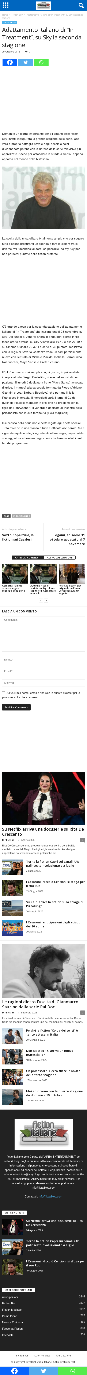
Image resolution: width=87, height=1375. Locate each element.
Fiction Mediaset (12, 1309)
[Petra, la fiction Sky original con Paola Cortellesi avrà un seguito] (72, 574)
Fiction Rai (8, 1303)
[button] (80, 5)
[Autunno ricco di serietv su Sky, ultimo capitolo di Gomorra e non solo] (43, 574)
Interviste (8, 1335)
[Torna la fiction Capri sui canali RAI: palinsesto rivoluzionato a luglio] (12, 867)
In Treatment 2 (21, 516)
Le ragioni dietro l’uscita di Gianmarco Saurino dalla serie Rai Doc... (40, 1004)
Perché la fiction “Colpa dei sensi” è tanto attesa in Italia (52, 1032)
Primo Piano (9, 1316)
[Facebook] (10, 62)
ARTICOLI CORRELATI (28, 557)
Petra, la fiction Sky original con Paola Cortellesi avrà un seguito (70, 589)
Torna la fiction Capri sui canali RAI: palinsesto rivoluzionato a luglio (52, 864)
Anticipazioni (10, 1297)
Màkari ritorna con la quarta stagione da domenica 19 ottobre (54, 1093)
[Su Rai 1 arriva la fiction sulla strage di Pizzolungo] (12, 908)
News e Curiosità (12, 1322)
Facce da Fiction (12, 1328)
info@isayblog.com (50, 1196)
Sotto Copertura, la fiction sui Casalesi (18, 537)
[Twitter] (25, 62)
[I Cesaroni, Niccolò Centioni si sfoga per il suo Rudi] (12, 888)
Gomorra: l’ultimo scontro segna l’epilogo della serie (13, 588)
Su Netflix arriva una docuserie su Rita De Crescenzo (43, 831)
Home (5, 14)
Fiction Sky (17, 14)
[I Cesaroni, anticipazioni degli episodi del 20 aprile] (12, 928)
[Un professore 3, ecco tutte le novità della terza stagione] (12, 1077)
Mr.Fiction (8, 839)
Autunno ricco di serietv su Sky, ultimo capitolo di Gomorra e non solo (43, 589)
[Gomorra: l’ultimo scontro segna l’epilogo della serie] (15, 574)
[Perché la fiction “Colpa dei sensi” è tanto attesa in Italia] (12, 1036)
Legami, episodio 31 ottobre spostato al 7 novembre (67, 539)
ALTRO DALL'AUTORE (59, 557)
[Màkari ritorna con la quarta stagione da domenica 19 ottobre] (12, 1097)
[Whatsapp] (41, 62)
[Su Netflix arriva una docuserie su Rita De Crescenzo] (43, 798)
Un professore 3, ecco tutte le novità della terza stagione (53, 1073)
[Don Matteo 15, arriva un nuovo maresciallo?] (12, 1056)
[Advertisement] (43, 98)
